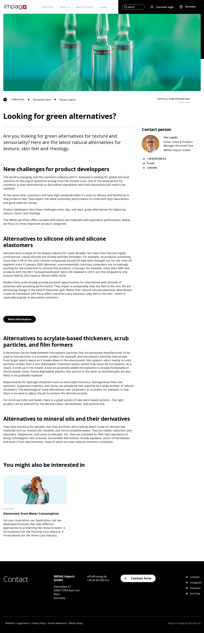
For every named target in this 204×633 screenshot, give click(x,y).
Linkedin (195, 577)
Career (103, 7)
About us (65, 7)
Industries (47, 7)
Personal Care (42, 99)
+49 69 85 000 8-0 (156, 158)
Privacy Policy (39, 623)
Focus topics (67, 99)
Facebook (195, 588)
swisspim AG (194, 623)
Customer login (165, 7)
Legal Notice (23, 623)
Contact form (141, 578)
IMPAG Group (75, 623)
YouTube (195, 593)
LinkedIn (152, 167)
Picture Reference (57, 623)
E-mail (150, 163)
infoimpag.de (97, 576)
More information (19, 319)
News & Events (84, 7)
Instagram (196, 582)
